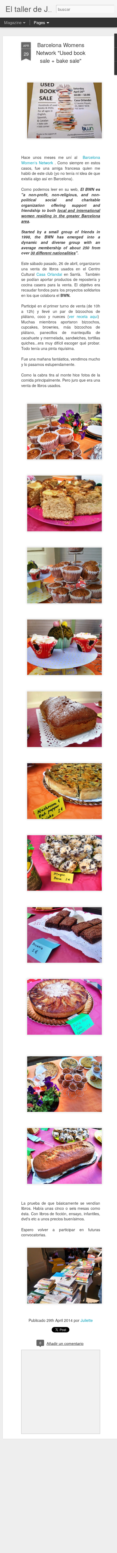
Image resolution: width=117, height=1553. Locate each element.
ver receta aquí (83, 316)
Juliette (87, 1320)
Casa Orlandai (49, 274)
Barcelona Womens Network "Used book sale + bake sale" (60, 52)
